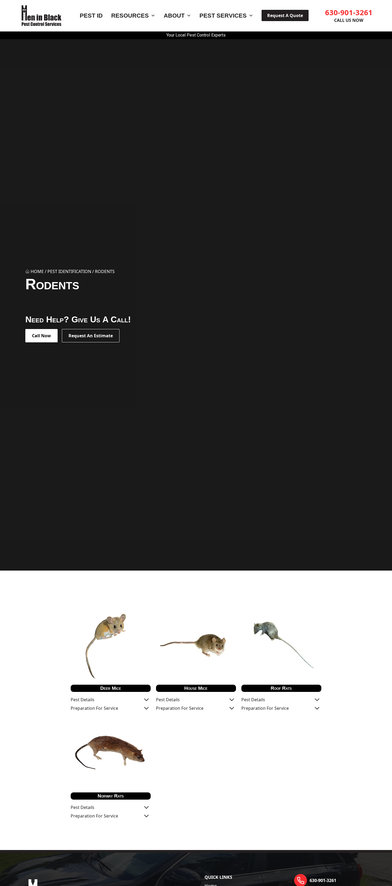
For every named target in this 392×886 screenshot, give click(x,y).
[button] (133, 15)
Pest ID (91, 15)
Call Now (41, 336)
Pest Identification (69, 271)
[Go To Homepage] (41, 15)
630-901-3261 (349, 12)
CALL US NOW (348, 20)
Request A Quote (285, 15)
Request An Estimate (91, 336)
